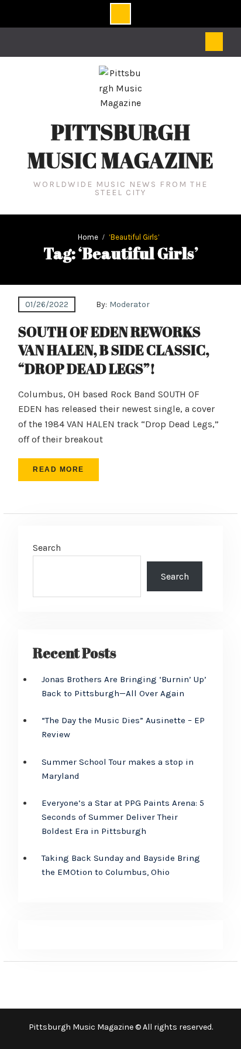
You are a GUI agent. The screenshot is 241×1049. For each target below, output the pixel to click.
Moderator (129, 304)
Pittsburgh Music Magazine (120, 146)
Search (47, 547)
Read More (58, 469)
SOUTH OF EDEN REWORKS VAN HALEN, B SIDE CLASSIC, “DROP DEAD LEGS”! (113, 349)
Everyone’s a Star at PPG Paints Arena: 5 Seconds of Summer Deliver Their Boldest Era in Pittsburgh (123, 817)
